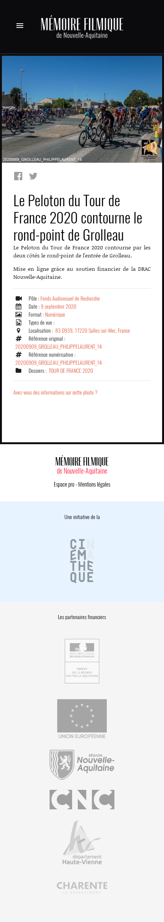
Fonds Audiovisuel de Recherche (70, 298)
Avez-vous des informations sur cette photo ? (55, 392)
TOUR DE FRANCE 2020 (71, 370)
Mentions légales (94, 484)
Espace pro (64, 484)
